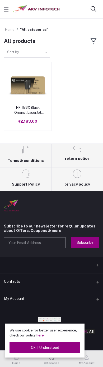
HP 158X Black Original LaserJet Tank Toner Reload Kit (28, 110)
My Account (14, 298)
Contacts (12, 281)
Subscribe (85, 242)
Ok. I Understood (45, 347)
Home (10, 30)
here (40, 335)
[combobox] (27, 53)
